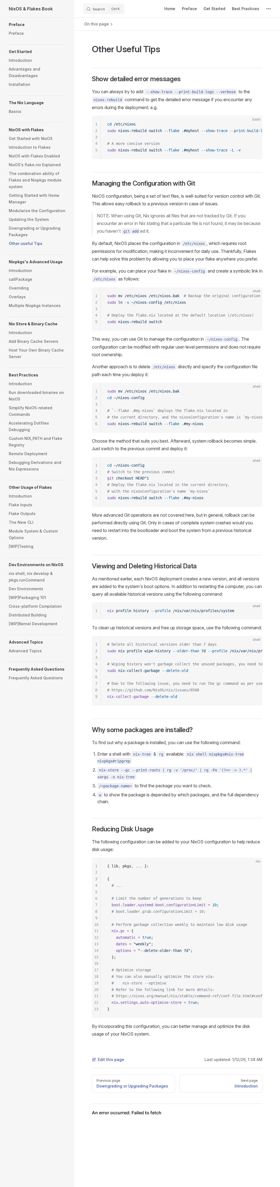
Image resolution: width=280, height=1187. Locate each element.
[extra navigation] (268, 8)
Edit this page (111, 1059)
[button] (37, 24)
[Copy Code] (253, 124)
